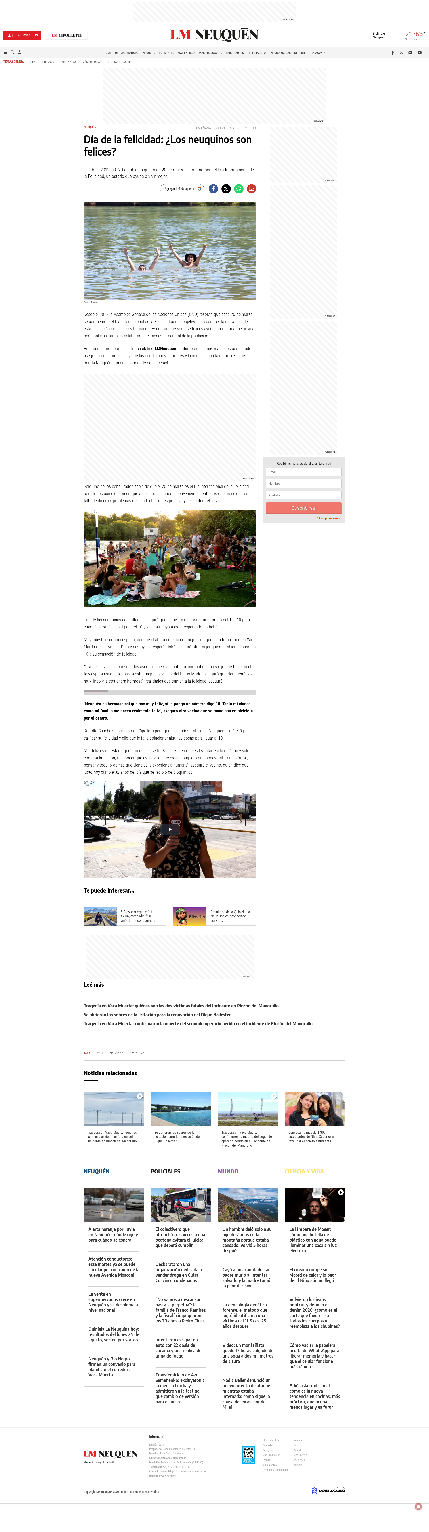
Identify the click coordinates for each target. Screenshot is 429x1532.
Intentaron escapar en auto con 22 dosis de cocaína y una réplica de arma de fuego (178, 1347)
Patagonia (318, 52)
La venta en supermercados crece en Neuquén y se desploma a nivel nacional (113, 1302)
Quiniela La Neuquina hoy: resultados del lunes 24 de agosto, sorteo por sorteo (113, 1334)
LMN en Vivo (68, 61)
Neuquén (149, 52)
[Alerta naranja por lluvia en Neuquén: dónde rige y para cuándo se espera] (114, 1205)
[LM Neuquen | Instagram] (411, 52)
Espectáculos (257, 52)
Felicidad (116, 1053)
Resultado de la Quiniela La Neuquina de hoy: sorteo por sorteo (230, 916)
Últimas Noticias (127, 52)
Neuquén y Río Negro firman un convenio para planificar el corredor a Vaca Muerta (111, 1366)
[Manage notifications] (418, 1506)
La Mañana (202, 128)
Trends (266, 1460)
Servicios (298, 1465)
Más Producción (210, 52)
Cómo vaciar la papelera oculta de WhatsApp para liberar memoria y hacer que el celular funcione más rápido (314, 1355)
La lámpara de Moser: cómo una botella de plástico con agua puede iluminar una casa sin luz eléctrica (313, 1239)
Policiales (166, 52)
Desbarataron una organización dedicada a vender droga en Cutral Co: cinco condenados (179, 1272)
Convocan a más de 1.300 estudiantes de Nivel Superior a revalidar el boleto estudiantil (311, 1136)
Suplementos (270, 1465)
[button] (5, 52)
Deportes (300, 52)
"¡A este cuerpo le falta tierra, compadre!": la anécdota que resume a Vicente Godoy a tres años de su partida (140, 920)
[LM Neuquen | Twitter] (402, 52)
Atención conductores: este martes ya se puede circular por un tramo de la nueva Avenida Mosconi (113, 1267)
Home (107, 52)
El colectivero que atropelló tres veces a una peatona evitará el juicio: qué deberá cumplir (180, 1237)
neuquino (137, 1053)
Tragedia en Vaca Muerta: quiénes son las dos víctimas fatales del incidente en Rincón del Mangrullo (181, 1005)
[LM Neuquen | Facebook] (393, 52)
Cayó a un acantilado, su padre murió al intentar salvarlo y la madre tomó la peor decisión (246, 1277)
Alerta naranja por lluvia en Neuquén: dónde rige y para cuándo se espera (113, 1234)
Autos (239, 52)
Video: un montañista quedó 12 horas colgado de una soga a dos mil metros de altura (248, 1353)
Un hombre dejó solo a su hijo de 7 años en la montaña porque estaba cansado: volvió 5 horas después (247, 1239)
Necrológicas (281, 52)
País (229, 52)
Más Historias (91, 61)
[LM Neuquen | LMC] (67, 35)
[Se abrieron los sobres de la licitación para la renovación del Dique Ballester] (181, 1109)
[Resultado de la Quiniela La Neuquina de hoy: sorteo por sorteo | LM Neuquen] (189, 916)
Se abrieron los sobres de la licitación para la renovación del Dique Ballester (157, 1014)
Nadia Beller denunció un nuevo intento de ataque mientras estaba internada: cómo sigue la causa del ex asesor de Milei (247, 1393)
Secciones (299, 1460)
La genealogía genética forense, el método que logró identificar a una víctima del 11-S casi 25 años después (245, 1315)
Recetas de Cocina (119, 61)
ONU (217, 128)
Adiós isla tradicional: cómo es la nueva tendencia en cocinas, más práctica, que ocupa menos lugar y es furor (315, 1396)
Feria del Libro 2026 (41, 61)
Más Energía (186, 52)
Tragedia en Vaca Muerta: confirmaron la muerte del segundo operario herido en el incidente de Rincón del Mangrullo (198, 1023)
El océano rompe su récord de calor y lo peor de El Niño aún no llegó (313, 1275)
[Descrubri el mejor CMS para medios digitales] (328, 1494)
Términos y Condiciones (275, 1470)
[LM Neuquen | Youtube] (420, 52)
